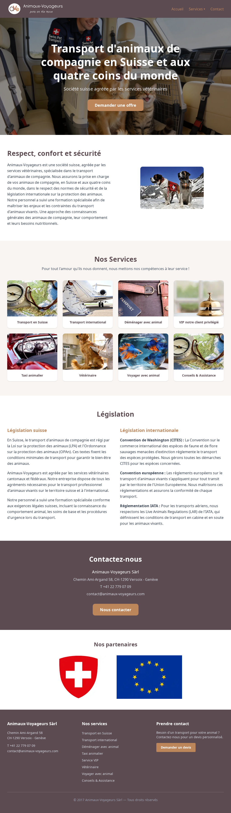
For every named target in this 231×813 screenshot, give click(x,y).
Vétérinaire (90, 767)
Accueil (177, 9)
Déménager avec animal (100, 747)
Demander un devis (176, 747)
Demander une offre (115, 105)
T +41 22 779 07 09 (115, 586)
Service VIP (90, 760)
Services (197, 9)
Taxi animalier (92, 753)
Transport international (99, 740)
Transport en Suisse (97, 733)
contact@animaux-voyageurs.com (116, 593)
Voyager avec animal (97, 774)
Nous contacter (115, 609)
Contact (217, 9)
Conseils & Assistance (98, 780)
